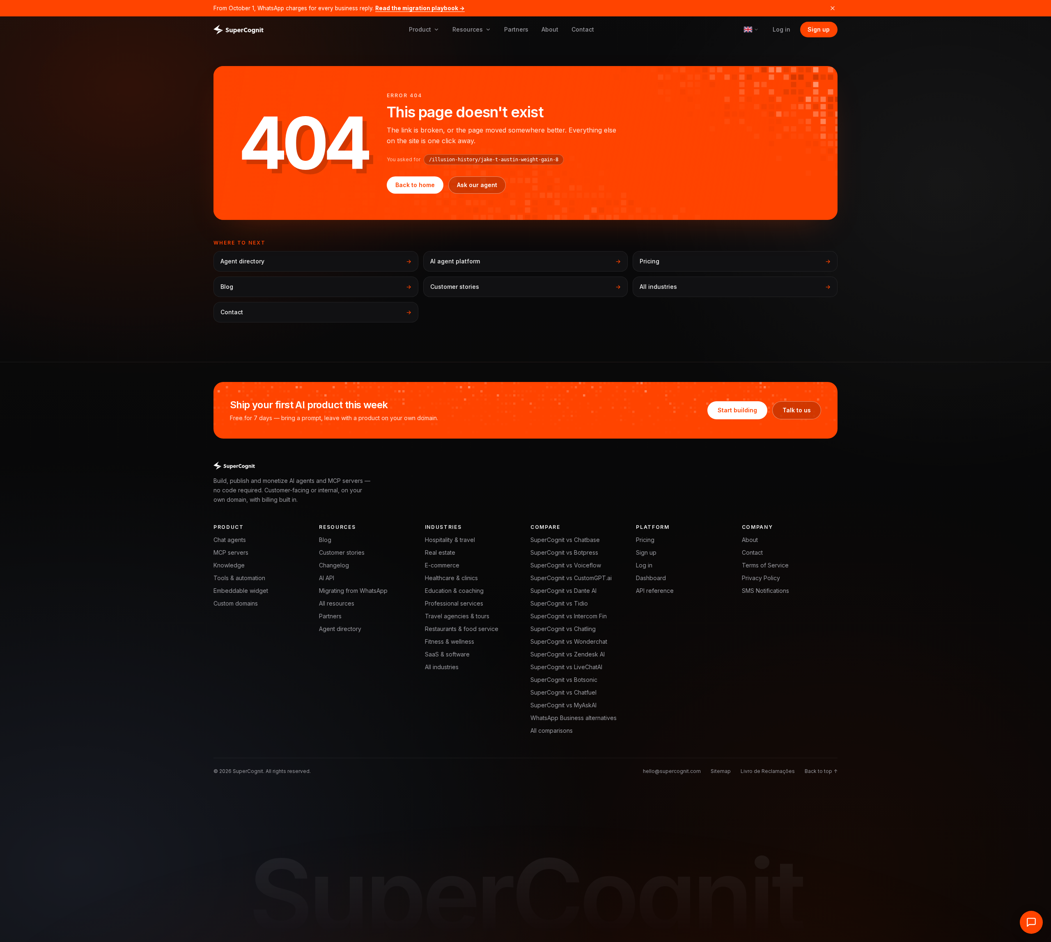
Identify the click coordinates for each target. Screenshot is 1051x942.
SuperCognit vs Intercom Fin (568, 616)
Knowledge (229, 565)
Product (420, 29)
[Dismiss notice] (833, 8)
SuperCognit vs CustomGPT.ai (571, 577)
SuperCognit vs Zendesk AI (567, 654)
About (550, 29)
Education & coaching (454, 590)
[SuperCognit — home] (238, 29)
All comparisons (551, 730)
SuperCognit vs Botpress (564, 552)
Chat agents (229, 539)
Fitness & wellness (449, 641)
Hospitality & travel (450, 539)
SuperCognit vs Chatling (563, 628)
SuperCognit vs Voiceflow (565, 565)
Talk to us (797, 410)
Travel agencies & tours (457, 616)
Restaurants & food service (461, 628)
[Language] (751, 29)
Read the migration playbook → (420, 8)
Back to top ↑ (821, 771)
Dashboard (651, 577)
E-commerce (442, 565)
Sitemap (721, 771)
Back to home (415, 184)
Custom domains (235, 603)
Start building (737, 410)
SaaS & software (447, 654)
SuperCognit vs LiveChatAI (566, 666)
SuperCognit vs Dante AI (563, 590)
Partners (516, 29)
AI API (326, 577)
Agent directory (340, 628)
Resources (467, 29)
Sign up (819, 29)
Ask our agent (477, 184)
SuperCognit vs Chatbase (565, 539)
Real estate (440, 552)
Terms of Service (765, 565)
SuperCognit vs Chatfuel (563, 692)
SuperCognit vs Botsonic (563, 679)
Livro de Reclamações (768, 771)
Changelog (334, 565)
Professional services (454, 603)
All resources (336, 603)
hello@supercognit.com (672, 771)
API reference (655, 590)
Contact (582, 29)
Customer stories (342, 552)
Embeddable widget (240, 590)
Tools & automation (239, 577)
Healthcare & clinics (451, 577)
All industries (442, 666)
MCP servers (230, 552)
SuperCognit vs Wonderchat (568, 641)
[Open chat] (1031, 922)
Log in (781, 29)
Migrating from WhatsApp (353, 590)
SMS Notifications (765, 590)
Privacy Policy (761, 577)
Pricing (645, 539)
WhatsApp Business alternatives (573, 717)
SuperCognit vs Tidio (559, 603)
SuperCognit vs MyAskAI (563, 705)
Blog (325, 539)
